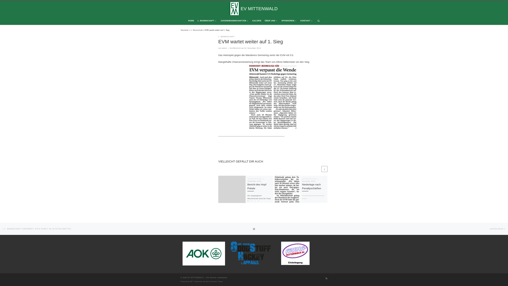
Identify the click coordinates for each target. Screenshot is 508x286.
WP (191, 281)
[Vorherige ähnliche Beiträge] (318, 169)
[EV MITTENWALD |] (234, 8)
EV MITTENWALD (196, 278)
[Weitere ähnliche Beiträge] (324, 169)
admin (224, 48)
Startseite (185, 30)
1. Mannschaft (197, 30)
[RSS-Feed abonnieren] (326, 278)
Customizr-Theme (216, 281)
